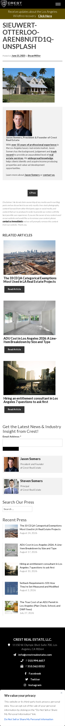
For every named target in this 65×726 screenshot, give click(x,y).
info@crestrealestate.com (27, 148)
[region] (32, 708)
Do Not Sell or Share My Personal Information (28, 719)
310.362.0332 (21, 161)
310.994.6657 (21, 155)
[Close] (61, 693)
